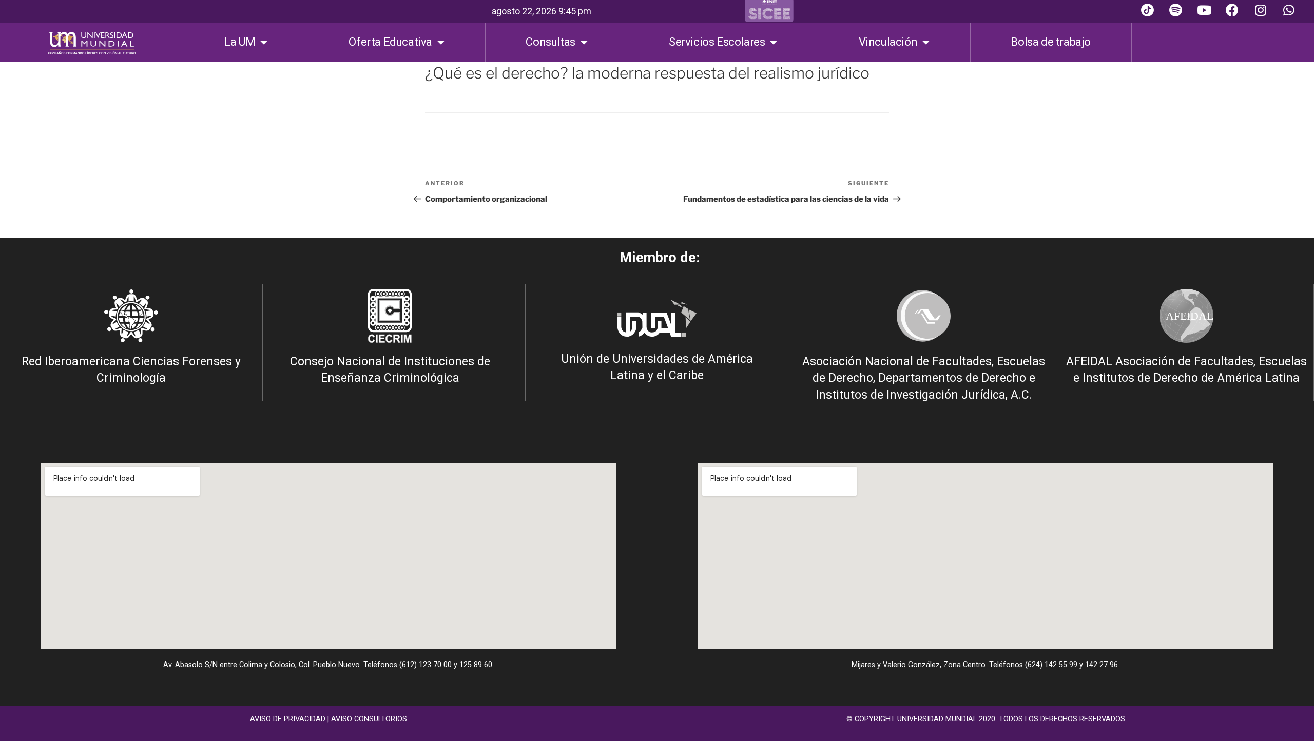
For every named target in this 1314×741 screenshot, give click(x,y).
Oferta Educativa (390, 41)
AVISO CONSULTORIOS (369, 719)
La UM (239, 41)
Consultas (550, 41)
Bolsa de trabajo (1051, 41)
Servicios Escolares (717, 41)
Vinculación (888, 41)
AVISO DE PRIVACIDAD (287, 719)
